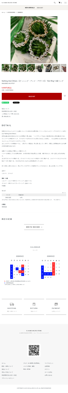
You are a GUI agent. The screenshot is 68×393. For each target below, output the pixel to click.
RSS (24, 369)
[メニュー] (65, 2)
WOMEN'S (20, 12)
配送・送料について (7, 366)
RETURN (34, 309)
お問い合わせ (48, 375)
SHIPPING (12, 309)
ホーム (3, 12)
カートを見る (48, 372)
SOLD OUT (32, 96)
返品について (5, 109)
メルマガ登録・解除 (28, 366)
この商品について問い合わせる (10, 114)
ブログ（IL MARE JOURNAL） (32, 363)
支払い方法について (7, 372)
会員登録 (47, 366)
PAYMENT (56, 309)
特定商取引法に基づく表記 (9, 111)
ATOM (28, 369)
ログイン (47, 369)
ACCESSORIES (11, 12)
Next (54, 39)
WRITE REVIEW (33, 227)
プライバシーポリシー (8, 378)
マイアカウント (49, 363)
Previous (13, 39)
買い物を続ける (6, 116)
